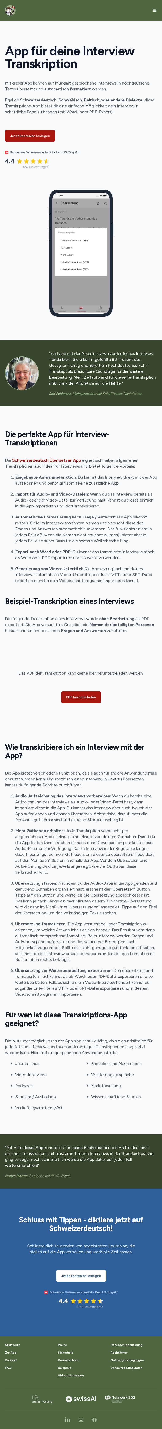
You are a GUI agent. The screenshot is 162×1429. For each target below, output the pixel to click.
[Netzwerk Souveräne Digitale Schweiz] (120, 1399)
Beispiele (64, 1368)
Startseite (12, 1345)
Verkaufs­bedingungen (126, 1368)
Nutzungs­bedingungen (127, 1360)
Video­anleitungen (71, 1375)
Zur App (10, 1352)
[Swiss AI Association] (81, 1399)
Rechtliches (119, 1352)
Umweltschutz (68, 1360)
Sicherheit (65, 1352)
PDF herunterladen (81, 697)
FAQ (8, 1368)
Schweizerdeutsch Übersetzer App (46, 460)
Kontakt (11, 1360)
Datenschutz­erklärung (126, 1345)
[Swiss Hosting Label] (42, 1399)
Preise (62, 1345)
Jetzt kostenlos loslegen (30, 136)
